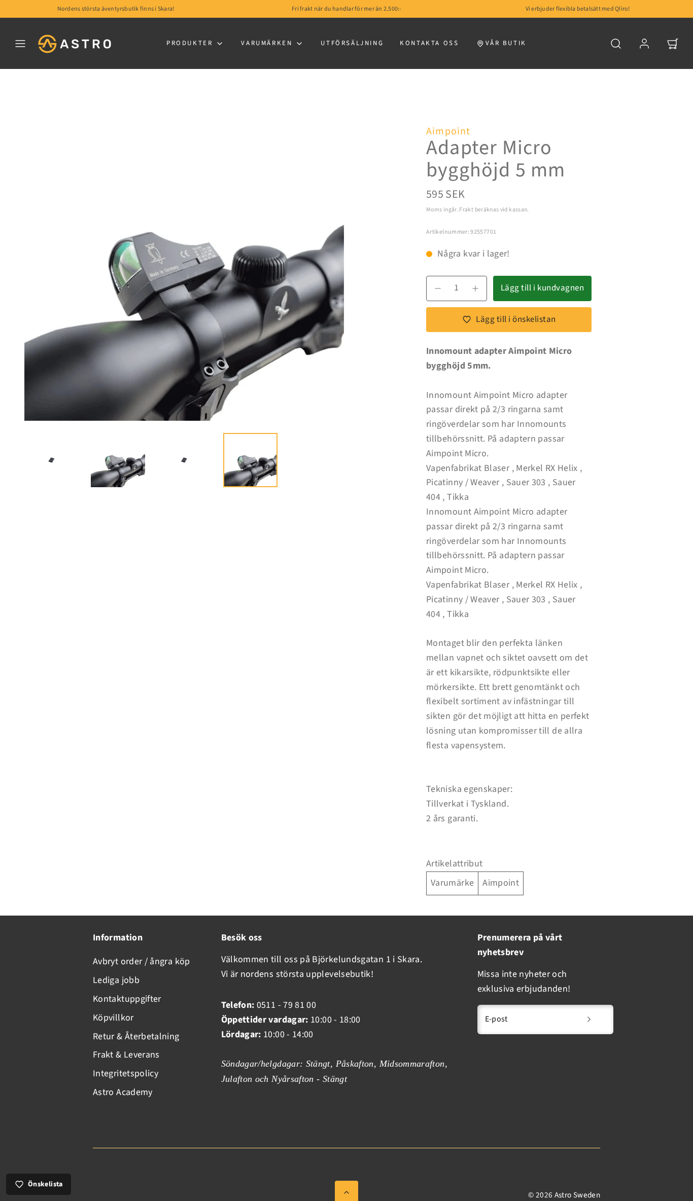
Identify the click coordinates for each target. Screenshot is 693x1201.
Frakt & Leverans (126, 1054)
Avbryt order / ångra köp (141, 961)
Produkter (189, 43)
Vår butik (506, 43)
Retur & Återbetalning (136, 1036)
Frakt (466, 209)
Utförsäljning (352, 43)
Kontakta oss (429, 43)
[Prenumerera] (589, 1019)
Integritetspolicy (125, 1073)
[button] (20, 43)
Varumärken (266, 43)
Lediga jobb (116, 980)
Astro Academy (123, 1092)
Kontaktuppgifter (127, 999)
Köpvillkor (113, 1017)
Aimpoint (448, 131)
